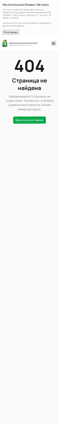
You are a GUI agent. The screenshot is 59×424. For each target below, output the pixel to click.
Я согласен (11, 32)
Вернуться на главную (30, 120)
